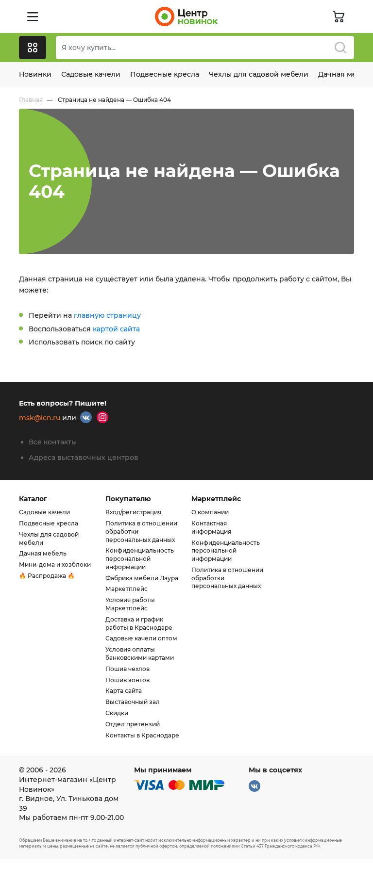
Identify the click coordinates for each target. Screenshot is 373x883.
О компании (210, 512)
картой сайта (116, 329)
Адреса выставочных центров (83, 457)
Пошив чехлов (127, 668)
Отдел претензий (132, 724)
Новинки (35, 74)
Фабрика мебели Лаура (141, 578)
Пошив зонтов (127, 680)
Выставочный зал (132, 701)
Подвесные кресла (164, 74)
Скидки (116, 713)
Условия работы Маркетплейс (130, 604)
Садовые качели (90, 74)
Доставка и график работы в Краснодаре (138, 623)
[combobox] (205, 47)
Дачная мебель (43, 553)
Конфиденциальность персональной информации (139, 559)
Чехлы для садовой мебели (258, 74)
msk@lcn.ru (39, 418)
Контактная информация (211, 527)
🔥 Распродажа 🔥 (47, 575)
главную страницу (107, 315)
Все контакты (53, 442)
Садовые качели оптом (141, 638)
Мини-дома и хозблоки (55, 564)
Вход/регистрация (133, 512)
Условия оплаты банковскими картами (139, 653)
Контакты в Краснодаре (142, 735)
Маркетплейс (126, 588)
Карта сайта (123, 690)
